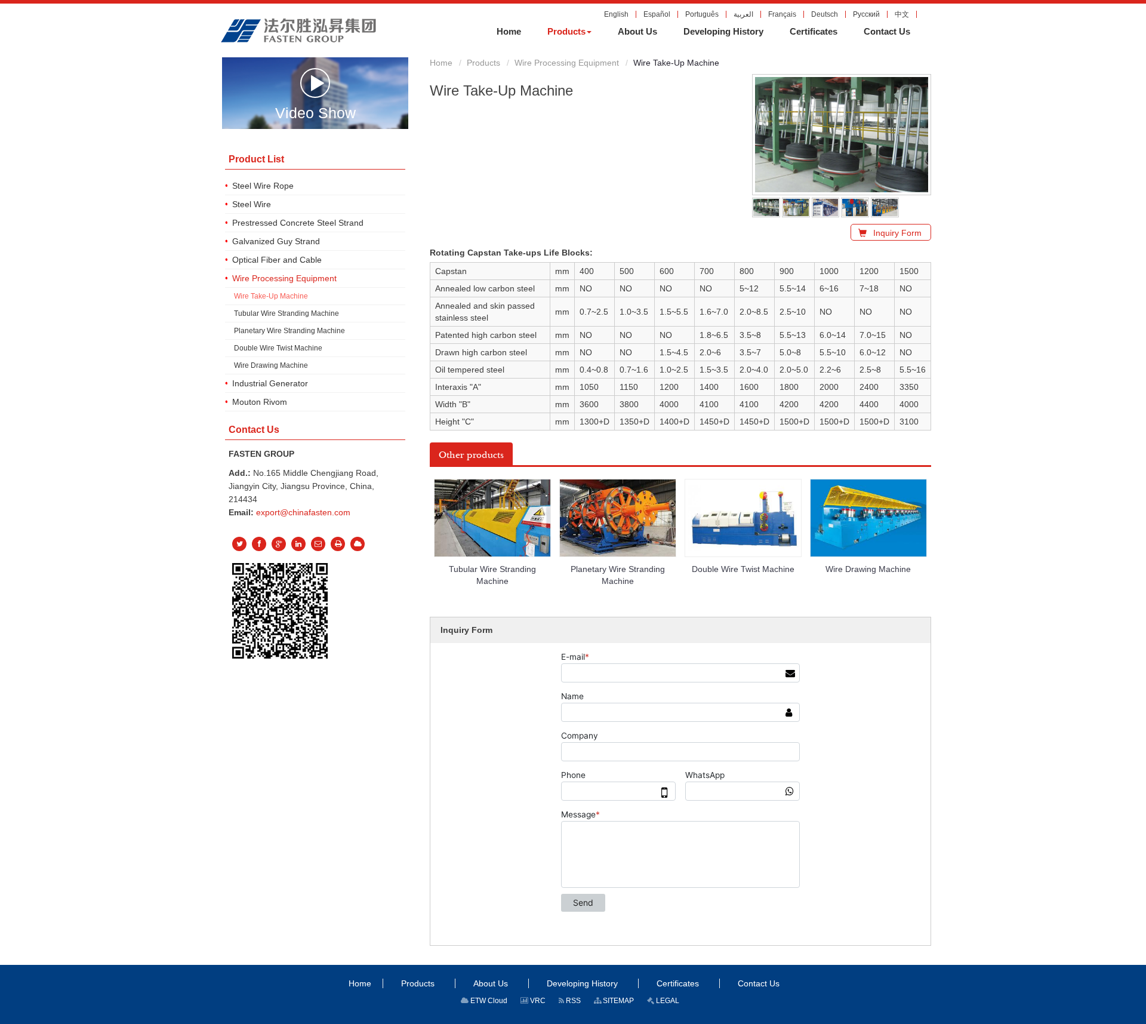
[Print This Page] (338, 544)
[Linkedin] (298, 544)
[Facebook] (259, 544)
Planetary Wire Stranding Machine (618, 575)
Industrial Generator (270, 383)
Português (702, 14)
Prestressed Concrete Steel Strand (297, 222)
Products (483, 62)
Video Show (315, 111)
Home (441, 62)
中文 (902, 14)
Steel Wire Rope (263, 185)
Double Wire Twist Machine (743, 569)
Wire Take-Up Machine (271, 296)
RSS (572, 1001)
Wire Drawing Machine (868, 569)
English (616, 14)
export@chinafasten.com (303, 512)
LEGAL (666, 1001)
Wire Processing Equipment (567, 62)
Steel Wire (251, 204)
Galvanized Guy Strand (276, 241)
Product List (256, 159)
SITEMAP (617, 1001)
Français (782, 14)
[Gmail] (318, 544)
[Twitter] (239, 544)
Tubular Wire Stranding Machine (492, 575)
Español (656, 14)
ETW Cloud (488, 1001)
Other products (471, 455)
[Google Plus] (279, 544)
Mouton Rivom (259, 402)
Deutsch (824, 14)
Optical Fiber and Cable (277, 260)
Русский (866, 14)
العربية (743, 14)
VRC (537, 1001)
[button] (569, 31)
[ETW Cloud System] (357, 544)
